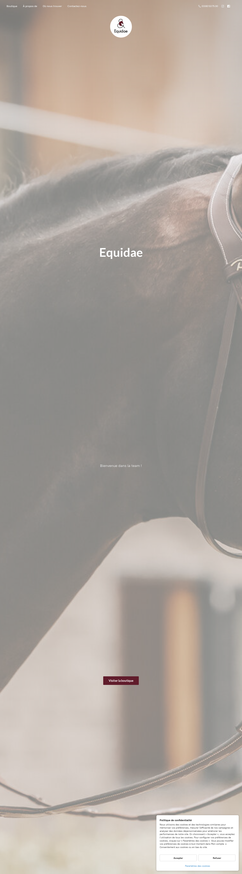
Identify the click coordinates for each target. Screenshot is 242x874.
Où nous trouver (52, 6)
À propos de (30, 6)
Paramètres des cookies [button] (197, 866)
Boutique (12, 6)
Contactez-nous (76, 6)
